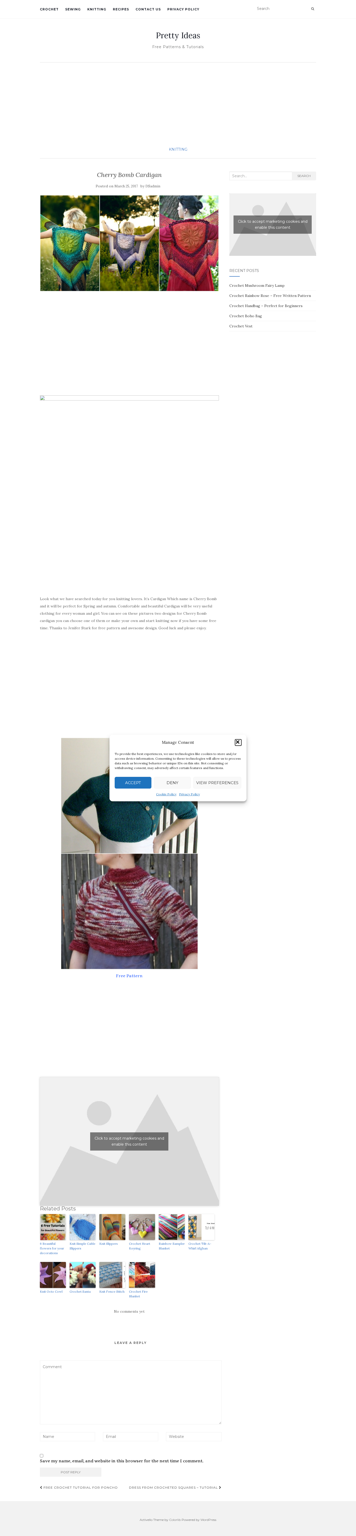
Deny (172, 782)
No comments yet (129, 1311)
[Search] (312, 9)
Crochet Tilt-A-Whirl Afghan (199, 1246)
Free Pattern (129, 976)
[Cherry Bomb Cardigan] (129, 243)
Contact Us (148, 9)
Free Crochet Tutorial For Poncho (80, 1487)
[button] (238, 742)
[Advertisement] (178, 104)
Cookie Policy (166, 794)
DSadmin (152, 186)
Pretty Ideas (178, 35)
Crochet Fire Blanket (138, 1294)
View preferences (217, 782)
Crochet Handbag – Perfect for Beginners (266, 305)
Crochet (49, 9)
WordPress (208, 1520)
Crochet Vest (241, 326)
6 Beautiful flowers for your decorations (52, 1248)
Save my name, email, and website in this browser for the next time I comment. (122, 1461)
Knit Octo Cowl (51, 1291)
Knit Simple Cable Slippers (82, 1246)
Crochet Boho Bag (245, 316)
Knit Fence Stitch (112, 1291)
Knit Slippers (108, 1244)
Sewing (73, 9)
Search (304, 176)
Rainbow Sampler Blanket (172, 1246)
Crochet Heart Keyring (139, 1246)
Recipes (121, 9)
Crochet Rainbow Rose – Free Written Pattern (270, 295)
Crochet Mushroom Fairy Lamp (257, 285)
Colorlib (175, 1520)
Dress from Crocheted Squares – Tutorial (174, 1487)
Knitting (96, 9)
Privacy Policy (189, 794)
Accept (133, 782)
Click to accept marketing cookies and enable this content (129, 1141)
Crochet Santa (80, 1291)
